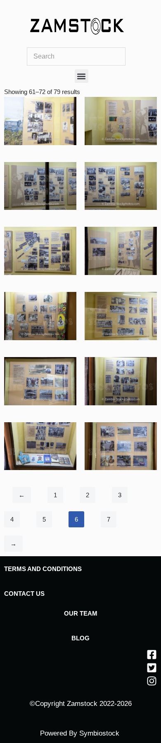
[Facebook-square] (152, 654)
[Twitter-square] (152, 668)
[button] (81, 76)
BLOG (80, 638)
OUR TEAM (80, 613)
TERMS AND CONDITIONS (43, 568)
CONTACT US (24, 593)
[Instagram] (152, 681)
